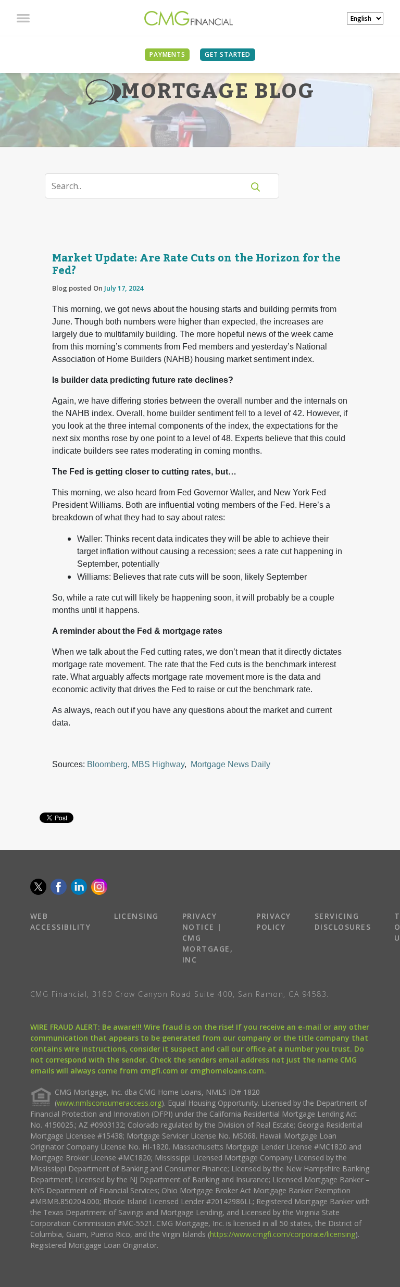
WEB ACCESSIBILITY (60, 921)
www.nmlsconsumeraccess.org (109, 1103)
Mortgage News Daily (230, 764)
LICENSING (136, 916)
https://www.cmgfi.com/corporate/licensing (282, 1234)
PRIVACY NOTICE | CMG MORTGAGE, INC (207, 938)
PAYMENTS (167, 54)
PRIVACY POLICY (273, 921)
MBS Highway (158, 764)
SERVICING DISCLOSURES (343, 921)
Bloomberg (107, 764)
